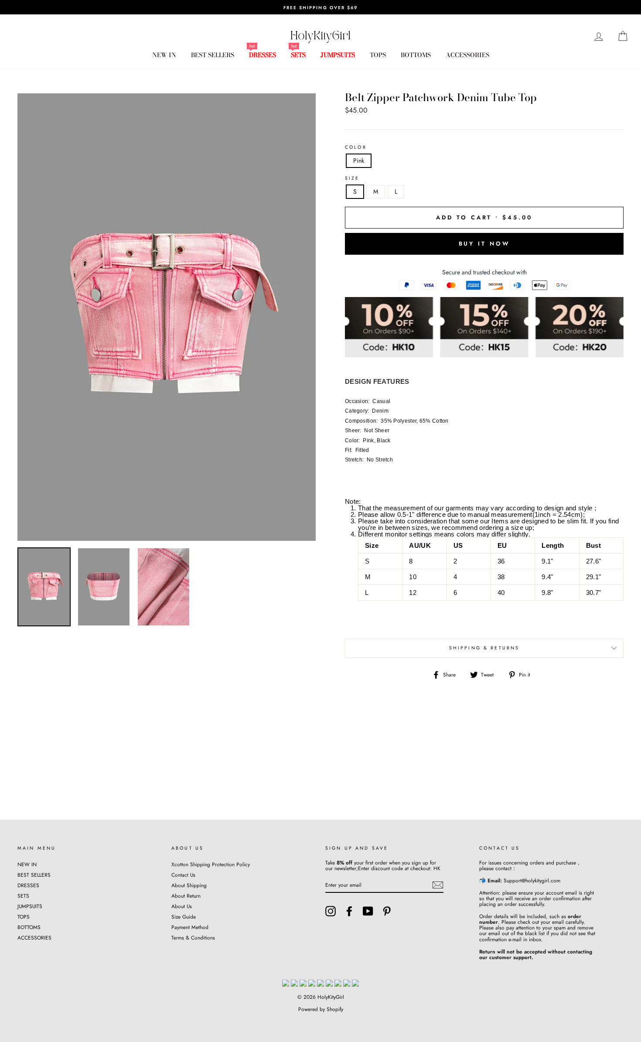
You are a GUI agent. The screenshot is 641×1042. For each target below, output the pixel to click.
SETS (298, 55)
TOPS (378, 55)
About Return (186, 895)
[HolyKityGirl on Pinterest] (387, 911)
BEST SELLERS (212, 55)
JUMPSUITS (337, 55)
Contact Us (183, 874)
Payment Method (189, 927)
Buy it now (484, 243)
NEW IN (164, 55)
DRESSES (262, 55)
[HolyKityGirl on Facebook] (349, 911)
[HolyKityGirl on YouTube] (368, 911)
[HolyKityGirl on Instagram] (330, 911)
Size (352, 178)
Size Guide (183, 916)
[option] (320, 7)
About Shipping (189, 885)
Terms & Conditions (193, 937)
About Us (181, 906)
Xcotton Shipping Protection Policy (210, 864)
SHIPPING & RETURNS (484, 648)
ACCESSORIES (467, 55)
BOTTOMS (416, 55)
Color (356, 147)
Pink (358, 160)
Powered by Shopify (320, 1009)
